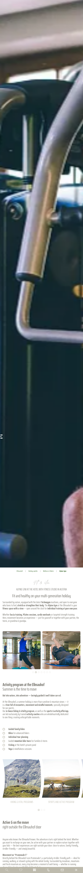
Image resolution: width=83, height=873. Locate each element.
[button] (22, 650)
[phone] (48, 870)
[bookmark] (21, 870)
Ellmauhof (20, 571)
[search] (7, 870)
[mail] (62, 870)
